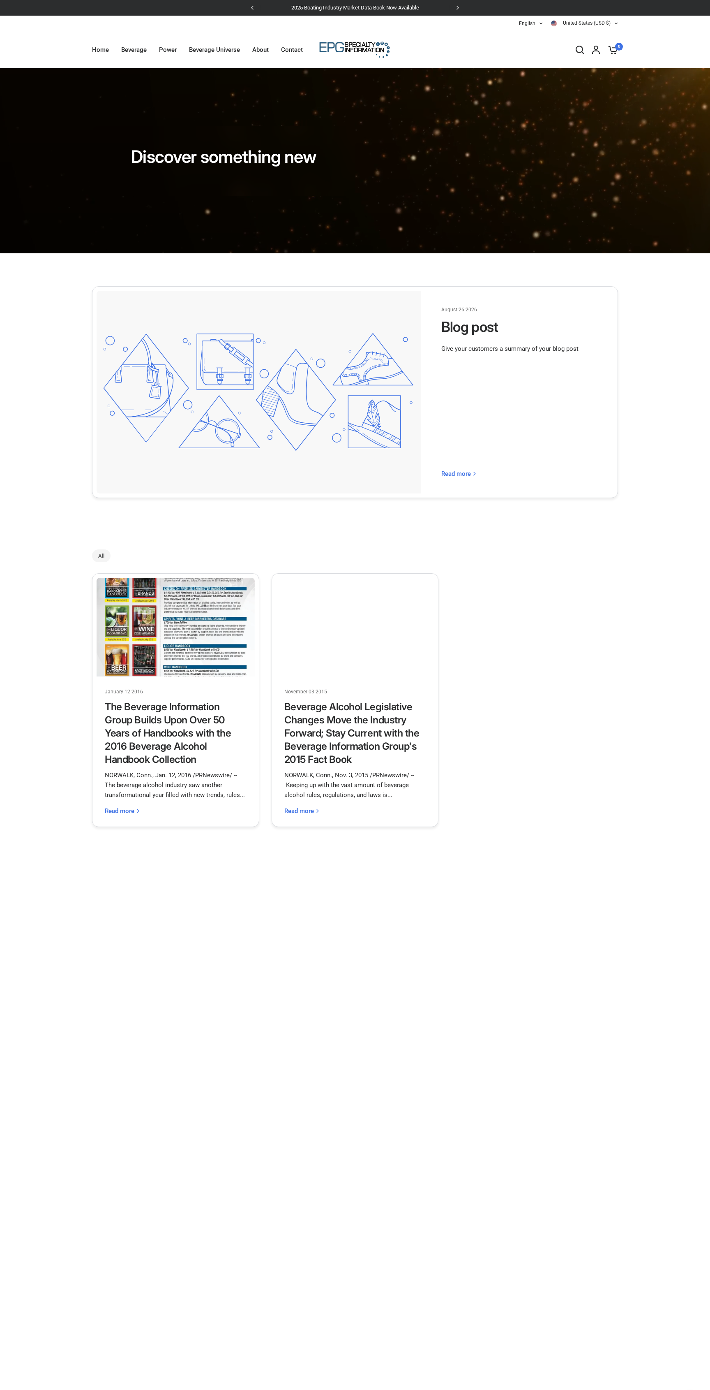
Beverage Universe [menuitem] (214, 49)
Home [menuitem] (100, 49)
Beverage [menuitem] (134, 49)
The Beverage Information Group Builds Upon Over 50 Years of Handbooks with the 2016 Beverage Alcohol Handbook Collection (168, 733)
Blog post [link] (469, 326)
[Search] (580, 49)
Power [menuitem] (168, 49)
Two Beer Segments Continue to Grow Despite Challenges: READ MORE (437, 8)
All (101, 556)
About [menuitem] (260, 49)
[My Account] (596, 49)
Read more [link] (456, 474)
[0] (611, 49)
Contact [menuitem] (292, 49)
